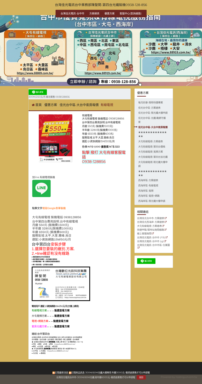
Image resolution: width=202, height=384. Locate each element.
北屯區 (40, 346)
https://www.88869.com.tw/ (57, 351)
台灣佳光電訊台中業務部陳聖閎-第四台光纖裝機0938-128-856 (101, 5)
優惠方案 (51, 105)
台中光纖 (43, 339)
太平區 (35, 351)
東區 (40, 344)
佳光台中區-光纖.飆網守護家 (152, 119)
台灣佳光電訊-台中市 (39, 337)
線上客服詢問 (144, 233)
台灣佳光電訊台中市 (41, 342)
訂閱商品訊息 (78, 372)
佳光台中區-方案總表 (149, 107)
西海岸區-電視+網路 (149, 195)
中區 (34, 344)
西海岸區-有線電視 (148, 185)
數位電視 (58, 339)
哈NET (65, 342)
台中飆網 (76, 339)
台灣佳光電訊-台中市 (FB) (151, 237)
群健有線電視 (57, 333)
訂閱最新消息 (61, 372)
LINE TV (79, 342)
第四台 (60, 349)
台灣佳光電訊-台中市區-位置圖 (153, 245)
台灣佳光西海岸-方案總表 (150, 222)
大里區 (43, 351)
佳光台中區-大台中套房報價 (153, 127)
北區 (45, 344)
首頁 (38, 105)
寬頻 (69, 349)
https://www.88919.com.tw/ (64, 344)
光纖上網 (59, 342)
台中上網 (60, 337)
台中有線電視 (77, 337)
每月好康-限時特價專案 (150, 102)
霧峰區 (43, 353)
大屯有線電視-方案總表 (150, 141)
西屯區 (48, 346)
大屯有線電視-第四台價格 (151, 146)
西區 (51, 344)
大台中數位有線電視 (82, 334)
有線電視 (54, 349)
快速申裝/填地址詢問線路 (150, 230)
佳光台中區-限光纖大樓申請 (153, 112)
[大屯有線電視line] (41, 196)
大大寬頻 (70, 333)
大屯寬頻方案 (39, 315)
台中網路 (35, 339)
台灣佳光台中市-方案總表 (150, 218)
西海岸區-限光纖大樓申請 (151, 200)
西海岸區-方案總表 (148, 180)
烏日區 (35, 353)
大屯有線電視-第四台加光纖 (153, 156)
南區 (34, 346)
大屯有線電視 (51, 337)
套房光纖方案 (39, 326)
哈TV (64, 349)
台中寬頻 (51, 339)
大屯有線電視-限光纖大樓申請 (153, 164)
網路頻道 (72, 342)
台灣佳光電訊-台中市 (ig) (150, 241)
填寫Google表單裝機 (54, 208)
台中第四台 (41, 244)
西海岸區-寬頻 (145, 190)
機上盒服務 (67, 339)
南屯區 (55, 346)
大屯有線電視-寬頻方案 (150, 151)
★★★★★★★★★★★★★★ (152, 134)
